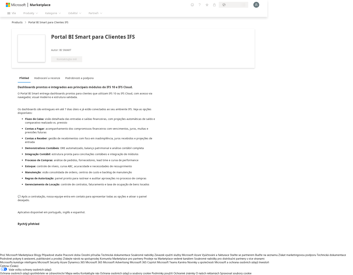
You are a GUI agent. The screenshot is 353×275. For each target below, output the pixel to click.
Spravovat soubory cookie (236, 273)
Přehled (24, 78)
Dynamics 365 (76, 262)
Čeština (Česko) (9, 266)
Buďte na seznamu (266, 255)
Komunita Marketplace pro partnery (121, 258)
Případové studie (52, 255)
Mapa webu (72, 273)
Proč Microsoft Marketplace (16, 255)
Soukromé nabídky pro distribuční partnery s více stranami (229, 258)
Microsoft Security (48, 262)
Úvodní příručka (90, 255)
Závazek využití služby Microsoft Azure (178, 255)
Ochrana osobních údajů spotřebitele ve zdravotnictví (32, 273)
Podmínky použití (162, 273)
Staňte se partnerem (242, 255)
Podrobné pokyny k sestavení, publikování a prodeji (31, 258)
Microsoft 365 (93, 262)
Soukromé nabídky (142, 255)
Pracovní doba (72, 255)
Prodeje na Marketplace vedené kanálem (168, 258)
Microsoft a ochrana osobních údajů (236, 262)
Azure (63, 262)
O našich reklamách (207, 273)
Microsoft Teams (167, 262)
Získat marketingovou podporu (297, 255)
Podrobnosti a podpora (79, 78)
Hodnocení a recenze (47, 78)
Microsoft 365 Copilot (143, 262)
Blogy (37, 255)
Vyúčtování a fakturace (215, 255)
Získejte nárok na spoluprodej (81, 258)
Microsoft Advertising (116, 262)
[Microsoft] (16, 5)
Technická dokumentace (115, 255)
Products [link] (17, 22)
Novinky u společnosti (200, 262)
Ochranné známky (184, 273)
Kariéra (182, 262)
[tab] (25, 78)
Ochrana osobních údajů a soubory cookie (125, 273)
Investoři (264, 262)
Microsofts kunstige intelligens (18, 262)
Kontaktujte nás (90, 273)
